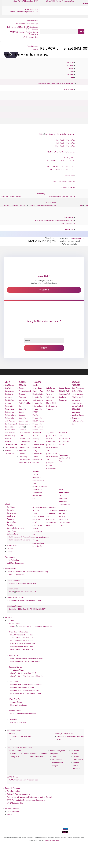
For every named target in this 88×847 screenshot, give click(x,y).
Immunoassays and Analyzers (51, 511)
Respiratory (41, 194)
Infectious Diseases (40, 486)
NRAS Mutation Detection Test (65, 146)
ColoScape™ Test (69, 158)
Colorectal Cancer (37, 434)
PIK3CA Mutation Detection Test (38, 415)
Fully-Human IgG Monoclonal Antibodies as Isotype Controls (22, 28)
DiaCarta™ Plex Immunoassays (27, 24)
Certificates (9, 400)
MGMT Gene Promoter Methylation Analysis (61, 152)
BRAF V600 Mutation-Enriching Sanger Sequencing (24, 33)
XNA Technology (69, 89)
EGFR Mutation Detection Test (38, 428)
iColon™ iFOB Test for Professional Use (43, 206)
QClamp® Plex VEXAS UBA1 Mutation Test (24, 445)
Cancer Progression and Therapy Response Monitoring (25, 394)
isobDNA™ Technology (9, 452)
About (7, 382)
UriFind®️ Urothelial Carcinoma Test (24, 430)
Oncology (36, 385)
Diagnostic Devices (63, 511)
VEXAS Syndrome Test (15, 597)
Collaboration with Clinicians (10, 431)
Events (35, 49)
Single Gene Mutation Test (38, 389)
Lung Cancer (50, 433)
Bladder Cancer (24, 424)
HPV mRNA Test (63, 434)
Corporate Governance (9, 407)
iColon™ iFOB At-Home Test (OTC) (15, 206)
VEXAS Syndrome (31, 9)
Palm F (82, 206)
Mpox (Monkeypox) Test (64, 492)
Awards (72, 71)
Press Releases (32, 46)
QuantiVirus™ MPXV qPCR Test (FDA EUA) (62, 197)
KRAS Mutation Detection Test (65, 140)
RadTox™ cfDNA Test (68, 188)
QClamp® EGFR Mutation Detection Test (51, 466)
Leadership (9, 394)
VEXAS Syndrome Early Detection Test (24, 12)
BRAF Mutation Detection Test (65, 143)
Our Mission (71, 62)
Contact (8, 442)
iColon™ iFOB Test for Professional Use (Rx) (61, 161)
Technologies (11, 444)
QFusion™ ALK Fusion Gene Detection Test (61, 167)
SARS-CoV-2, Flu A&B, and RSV (11, 197)
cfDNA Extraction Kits (30, 37)
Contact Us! (44, 290)
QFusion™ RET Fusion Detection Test (52, 448)
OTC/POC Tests (51, 203)
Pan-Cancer (63, 455)
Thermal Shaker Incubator (64, 523)
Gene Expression (32, 21)
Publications (71, 74)
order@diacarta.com (76, 238)
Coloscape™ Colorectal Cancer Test (23, 418)
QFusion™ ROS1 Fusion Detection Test (62, 170)
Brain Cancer (50, 388)
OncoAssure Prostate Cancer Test (64, 182)
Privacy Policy (10, 436)
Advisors (72, 68)
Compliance (71, 65)
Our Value (8, 388)
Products (37, 382)
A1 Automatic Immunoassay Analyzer (51, 522)
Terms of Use (55, 840)
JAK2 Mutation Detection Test (38, 401)
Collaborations (10, 415)
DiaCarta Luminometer (64, 517)
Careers (72, 77)
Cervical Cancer (70, 176)
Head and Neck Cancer (64, 443)
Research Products (76, 383)
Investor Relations (12, 809)
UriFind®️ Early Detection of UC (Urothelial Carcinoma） (57, 134)
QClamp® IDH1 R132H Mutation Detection (51, 406)
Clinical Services (22, 383)
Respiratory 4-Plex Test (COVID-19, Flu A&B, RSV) (25, 460)
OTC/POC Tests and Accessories (44, 507)
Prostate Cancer (36, 473)
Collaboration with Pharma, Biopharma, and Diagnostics (56, 83)
